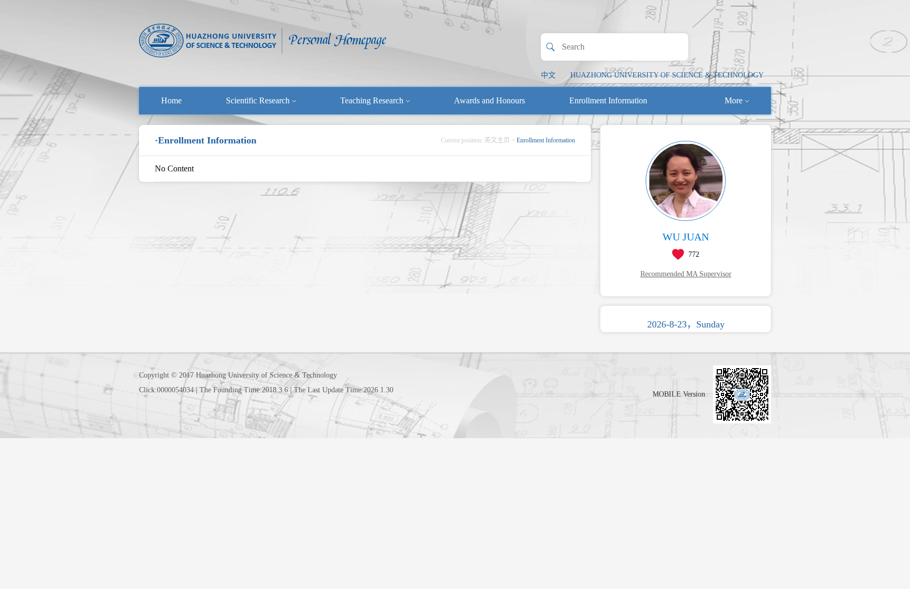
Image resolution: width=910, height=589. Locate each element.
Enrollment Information (608, 100)
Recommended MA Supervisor (685, 274)
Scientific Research (258, 100)
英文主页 (497, 140)
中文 (548, 75)
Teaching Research (371, 100)
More (734, 100)
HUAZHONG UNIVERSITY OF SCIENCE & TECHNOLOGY (667, 75)
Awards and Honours (489, 100)
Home (171, 100)
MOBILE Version (678, 394)
